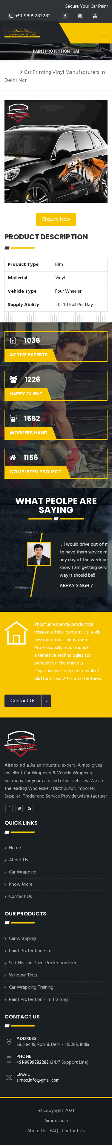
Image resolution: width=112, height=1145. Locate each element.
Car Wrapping (22, 872)
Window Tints (23, 975)
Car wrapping (22, 939)
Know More (21, 884)
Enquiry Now (56, 219)
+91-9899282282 (32, 16)
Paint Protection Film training (38, 1000)
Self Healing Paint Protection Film (42, 963)
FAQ (54, 1131)
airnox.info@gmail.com (37, 1080)
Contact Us (20, 897)
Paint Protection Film (30, 951)
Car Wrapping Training (31, 987)
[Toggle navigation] (105, 34)
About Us (18, 860)
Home (11, 72)
